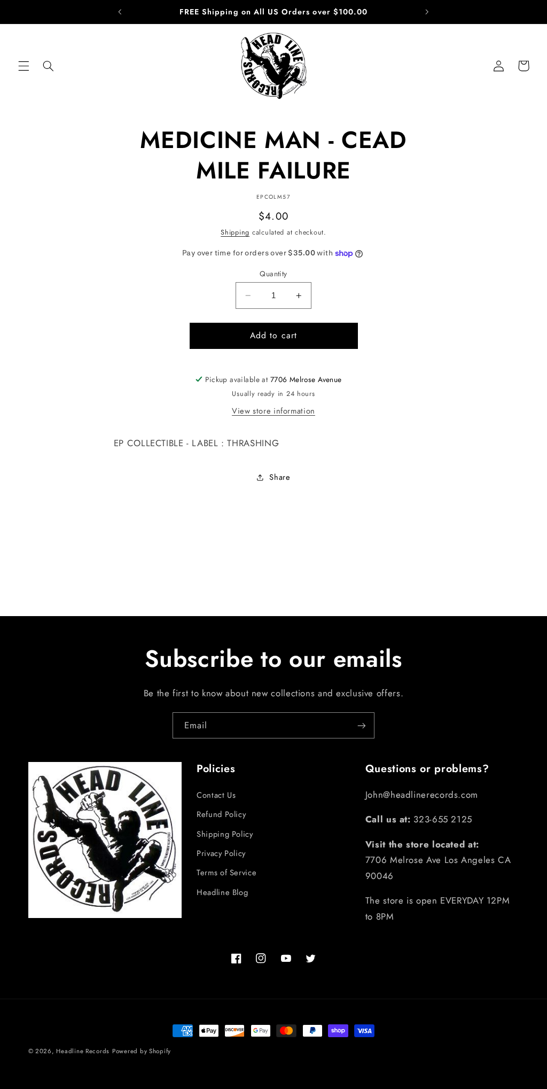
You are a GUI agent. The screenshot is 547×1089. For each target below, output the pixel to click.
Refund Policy (221, 814)
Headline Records (83, 1051)
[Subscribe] (361, 725)
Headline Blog (222, 892)
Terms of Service (226, 872)
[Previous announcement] (120, 12)
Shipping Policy (225, 834)
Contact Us (216, 795)
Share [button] (279, 477)
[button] (23, 65)
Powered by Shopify (141, 1051)
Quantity (273, 273)
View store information (273, 411)
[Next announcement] (427, 12)
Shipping (235, 232)
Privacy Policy (221, 853)
